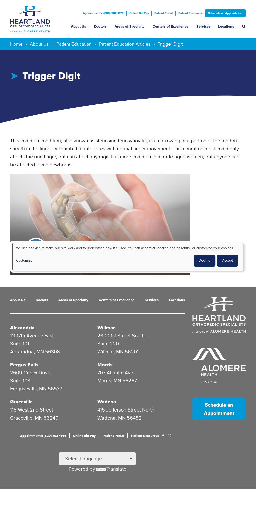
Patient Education (74, 44)
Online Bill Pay (139, 13)
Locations (226, 26)
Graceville (21, 401)
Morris (105, 364)
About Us (78, 26)
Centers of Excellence (170, 26)
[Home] (37, 19)
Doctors (100, 26)
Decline (204, 260)
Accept (227, 260)
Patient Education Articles (124, 44)
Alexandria (22, 327)
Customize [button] (24, 260)
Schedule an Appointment (225, 13)
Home (16, 44)
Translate (116, 469)
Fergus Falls (24, 364)
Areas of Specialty (130, 26)
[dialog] (128, 256)
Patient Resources (190, 13)
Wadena (107, 401)
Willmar (106, 327)
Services (203, 26)
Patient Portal (163, 13)
